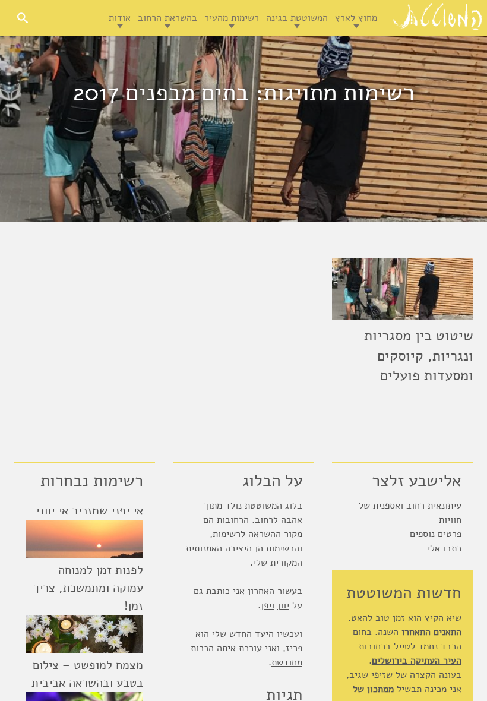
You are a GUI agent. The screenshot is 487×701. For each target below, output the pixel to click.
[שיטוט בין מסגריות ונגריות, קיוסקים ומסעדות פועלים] (402, 289)
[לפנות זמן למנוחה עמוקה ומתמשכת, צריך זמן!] (84, 634)
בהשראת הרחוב (167, 17)
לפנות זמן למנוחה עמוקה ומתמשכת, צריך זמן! (88, 588)
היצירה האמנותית (219, 548)
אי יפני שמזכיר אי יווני (89, 511)
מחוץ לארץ (356, 17)
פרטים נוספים (435, 534)
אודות (120, 17)
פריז (294, 648)
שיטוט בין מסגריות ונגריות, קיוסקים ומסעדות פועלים (418, 355)
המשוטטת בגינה (297, 17)
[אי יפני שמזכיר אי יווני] (84, 539)
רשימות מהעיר (231, 17)
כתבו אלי (444, 548)
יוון (283, 605)
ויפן (267, 605)
